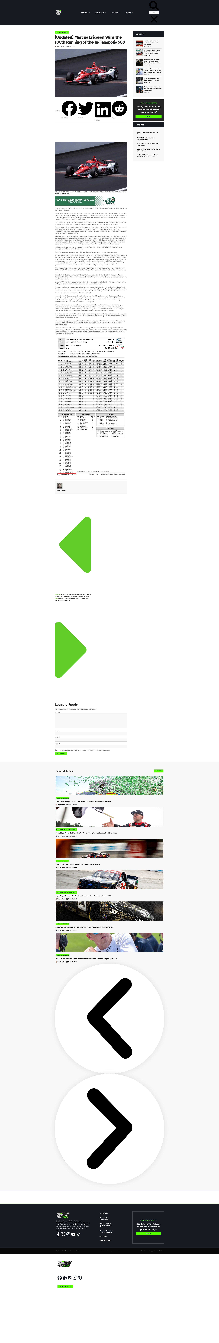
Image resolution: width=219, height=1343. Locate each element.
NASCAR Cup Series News (62, 798)
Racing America (62, 1322)
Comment (58, 712)
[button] (154, 6)
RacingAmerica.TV (63, 1326)
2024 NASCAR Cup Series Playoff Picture (148, 133)
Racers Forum (62, 1338)
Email (57, 737)
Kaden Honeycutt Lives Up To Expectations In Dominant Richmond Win (152, 88)
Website (57, 743)
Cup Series (84, 12)
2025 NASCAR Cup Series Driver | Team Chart (148, 144)
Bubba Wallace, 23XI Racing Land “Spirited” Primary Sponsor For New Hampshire (84, 927)
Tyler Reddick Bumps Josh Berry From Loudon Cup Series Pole (151, 42)
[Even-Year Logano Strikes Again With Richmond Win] (140, 80)
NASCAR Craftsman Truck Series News (66, 829)
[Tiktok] (78, 1234)
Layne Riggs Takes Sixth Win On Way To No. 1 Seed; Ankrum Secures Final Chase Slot (86, 833)
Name (57, 731)
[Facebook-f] (58, 1234)
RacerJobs (61, 1330)
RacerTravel (61, 1334)
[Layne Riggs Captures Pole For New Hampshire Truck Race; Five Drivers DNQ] (140, 53)
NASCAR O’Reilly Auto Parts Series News (105, 1225)
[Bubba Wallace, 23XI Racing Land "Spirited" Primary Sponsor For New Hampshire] (140, 62)
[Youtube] (73, 1234)
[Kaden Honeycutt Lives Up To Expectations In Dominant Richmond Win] (140, 89)
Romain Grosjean (81, 289)
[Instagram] (68, 1234)
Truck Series (114, 12)
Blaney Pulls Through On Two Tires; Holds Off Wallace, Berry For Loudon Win (83, 801)
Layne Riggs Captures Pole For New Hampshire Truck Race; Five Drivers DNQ (152, 52)
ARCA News (103, 1236)
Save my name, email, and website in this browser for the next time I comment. (83, 750)
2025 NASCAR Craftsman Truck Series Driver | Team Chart (147, 155)
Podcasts (128, 12)
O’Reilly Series (99, 12)
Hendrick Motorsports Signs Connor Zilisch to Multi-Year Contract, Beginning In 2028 (152, 70)
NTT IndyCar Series (62, 32)
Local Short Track (105, 1240)
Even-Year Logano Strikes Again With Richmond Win (151, 79)
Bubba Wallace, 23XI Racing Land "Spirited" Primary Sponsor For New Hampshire (152, 61)
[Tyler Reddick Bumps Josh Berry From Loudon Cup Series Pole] (140, 43)
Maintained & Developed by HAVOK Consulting (112, 1251)
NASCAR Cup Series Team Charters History (145, 138)
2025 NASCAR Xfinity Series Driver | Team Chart (148, 150)
